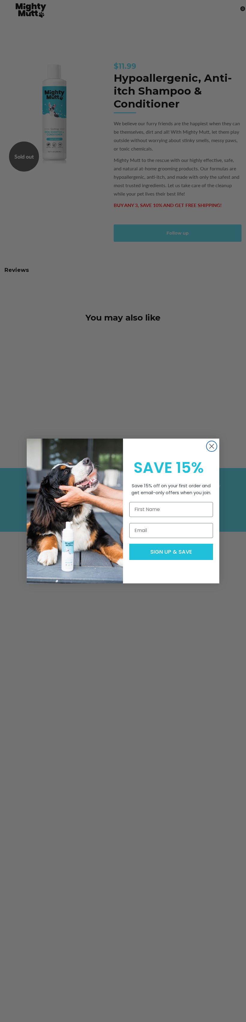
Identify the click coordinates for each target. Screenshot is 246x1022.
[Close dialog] (211, 446)
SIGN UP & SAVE (171, 551)
